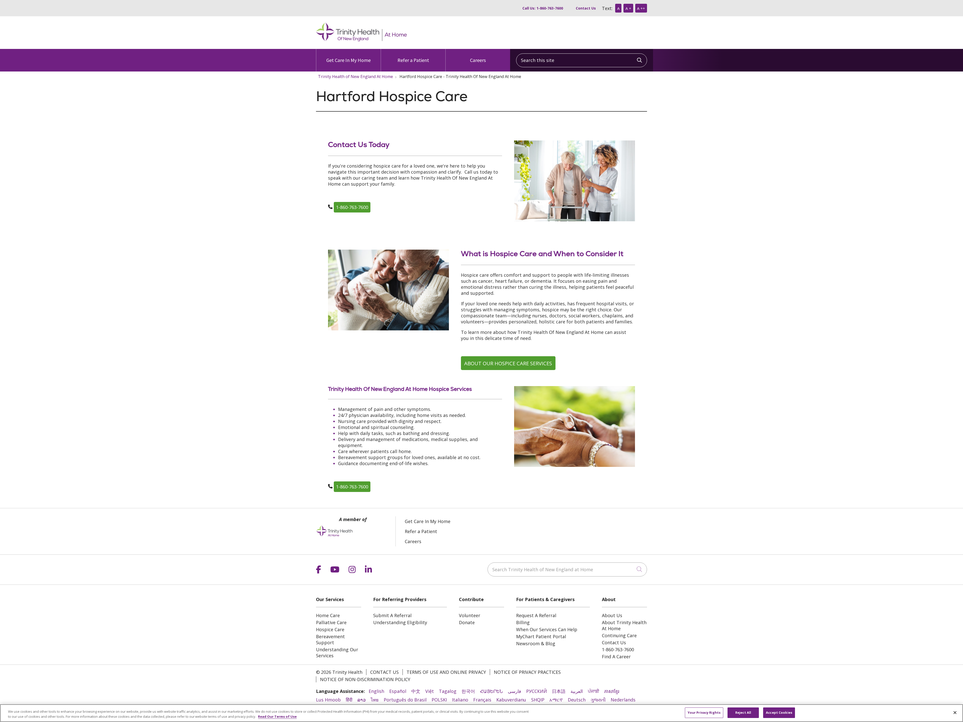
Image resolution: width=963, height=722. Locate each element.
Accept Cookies (779, 712)
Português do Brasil (405, 700)
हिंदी (349, 700)
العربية (577, 691)
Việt (429, 691)
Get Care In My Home (348, 60)
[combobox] (581, 60)
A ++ (641, 8)
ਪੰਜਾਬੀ (593, 691)
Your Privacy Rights (704, 712)
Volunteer (469, 615)
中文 (415, 691)
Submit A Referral (392, 615)
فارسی (514, 691)
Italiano (460, 700)
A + (628, 8)
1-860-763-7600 (352, 207)
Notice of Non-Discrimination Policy (365, 679)
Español (397, 691)
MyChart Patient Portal (541, 636)
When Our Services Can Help (546, 629)
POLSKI (439, 700)
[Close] (954, 712)
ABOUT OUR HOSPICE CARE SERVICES (508, 363)
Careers (478, 60)
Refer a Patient (413, 60)
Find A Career (616, 657)
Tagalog (447, 691)
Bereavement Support (330, 639)
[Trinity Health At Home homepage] (361, 40)
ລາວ (361, 700)
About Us (612, 615)
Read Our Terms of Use (277, 716)
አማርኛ (556, 700)
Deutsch (577, 700)
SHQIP (537, 700)
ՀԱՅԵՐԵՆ (491, 691)
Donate (467, 622)
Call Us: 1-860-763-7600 (542, 8)
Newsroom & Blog (535, 643)
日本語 (559, 691)
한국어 (468, 691)
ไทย (375, 700)
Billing (523, 622)
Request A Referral (536, 615)
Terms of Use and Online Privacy (446, 672)
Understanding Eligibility (400, 622)
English (376, 691)
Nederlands (623, 700)
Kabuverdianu (511, 700)
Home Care (328, 615)
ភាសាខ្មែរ (611, 691)
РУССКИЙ (536, 691)
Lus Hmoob (328, 700)
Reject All (743, 712)
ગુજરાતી (598, 700)
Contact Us (586, 8)
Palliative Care (331, 622)
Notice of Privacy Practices (527, 672)
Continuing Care (619, 635)
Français (482, 700)
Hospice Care (330, 629)
